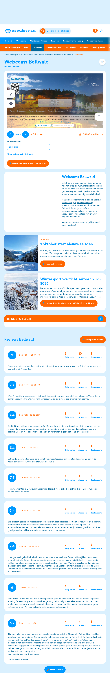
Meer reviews (56, 669)
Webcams (21, 40)
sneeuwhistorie (69, 205)
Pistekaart (71, 47)
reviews (80, 205)
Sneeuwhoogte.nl (12, 54)
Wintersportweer (38, 40)
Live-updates (98, 47)
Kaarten (55, 40)
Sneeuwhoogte (12, 47)
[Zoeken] (58, 31)
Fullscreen (38, 134)
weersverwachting (85, 202)
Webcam (38, 47)
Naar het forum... (54, 264)
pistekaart (91, 205)
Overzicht (27, 54)
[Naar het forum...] (21, 253)
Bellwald (58, 54)
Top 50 (8, 40)
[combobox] (58, 31)
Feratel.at (71, 225)
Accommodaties (95, 40)
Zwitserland (39, 54)
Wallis (49, 54)
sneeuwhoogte (69, 202)
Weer (26, 47)
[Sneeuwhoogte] (20, 31)
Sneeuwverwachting (73, 40)
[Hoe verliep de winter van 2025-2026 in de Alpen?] (21, 291)
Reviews (84, 47)
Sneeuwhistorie (53, 47)
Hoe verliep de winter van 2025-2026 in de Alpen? (70, 303)
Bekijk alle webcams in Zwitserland (29, 163)
